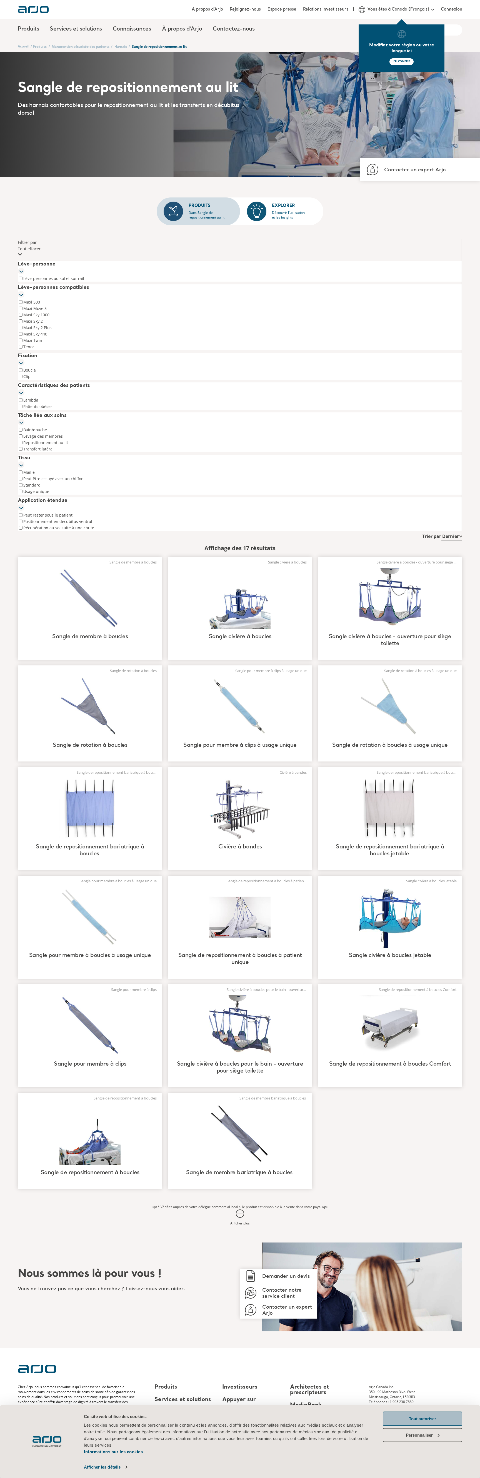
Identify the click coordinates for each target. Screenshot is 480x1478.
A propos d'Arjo (207, 9)
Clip (27, 376)
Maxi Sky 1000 (36, 314)
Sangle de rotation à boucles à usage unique (390, 745)
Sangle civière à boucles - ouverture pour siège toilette (390, 640)
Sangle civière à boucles (240, 636)
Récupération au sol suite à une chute (58, 527)
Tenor (28, 346)
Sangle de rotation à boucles (90, 745)
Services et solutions (182, 1399)
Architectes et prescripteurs (309, 1390)
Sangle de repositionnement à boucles (90, 1172)
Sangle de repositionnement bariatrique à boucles (90, 850)
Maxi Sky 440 (35, 334)
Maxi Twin (32, 340)
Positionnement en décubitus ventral (57, 521)
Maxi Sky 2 (33, 321)
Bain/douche (35, 429)
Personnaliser (419, 1434)
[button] (240, 248)
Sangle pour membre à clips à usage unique (240, 745)
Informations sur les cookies (113, 1451)
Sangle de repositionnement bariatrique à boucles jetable (390, 850)
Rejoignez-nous (245, 9)
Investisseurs (240, 1387)
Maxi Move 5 (35, 308)
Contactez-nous (233, 29)
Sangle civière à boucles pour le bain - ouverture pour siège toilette (240, 1067)
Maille (29, 472)
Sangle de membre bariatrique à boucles (240, 1172)
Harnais (120, 46)
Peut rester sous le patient (47, 515)
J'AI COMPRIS (401, 61)
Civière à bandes (240, 847)
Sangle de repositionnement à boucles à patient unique (240, 959)
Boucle (29, 370)
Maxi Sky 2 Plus (37, 327)
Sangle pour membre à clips (90, 1064)
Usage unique (36, 491)
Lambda (30, 400)
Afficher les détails (102, 1467)
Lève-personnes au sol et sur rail (53, 278)
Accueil (23, 46)
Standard (32, 485)
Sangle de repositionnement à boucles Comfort (390, 1064)
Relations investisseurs (325, 9)
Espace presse (282, 9)
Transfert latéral (38, 449)
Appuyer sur (239, 1399)
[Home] (33, 9)
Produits (39, 46)
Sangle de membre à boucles (90, 636)
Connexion (451, 9)
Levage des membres (43, 436)
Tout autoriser (422, 1418)
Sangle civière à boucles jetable (390, 955)
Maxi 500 (31, 302)
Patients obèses (37, 406)
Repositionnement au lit (45, 442)
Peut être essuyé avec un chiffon (53, 478)
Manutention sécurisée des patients (80, 46)
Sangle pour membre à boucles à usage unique (90, 955)
